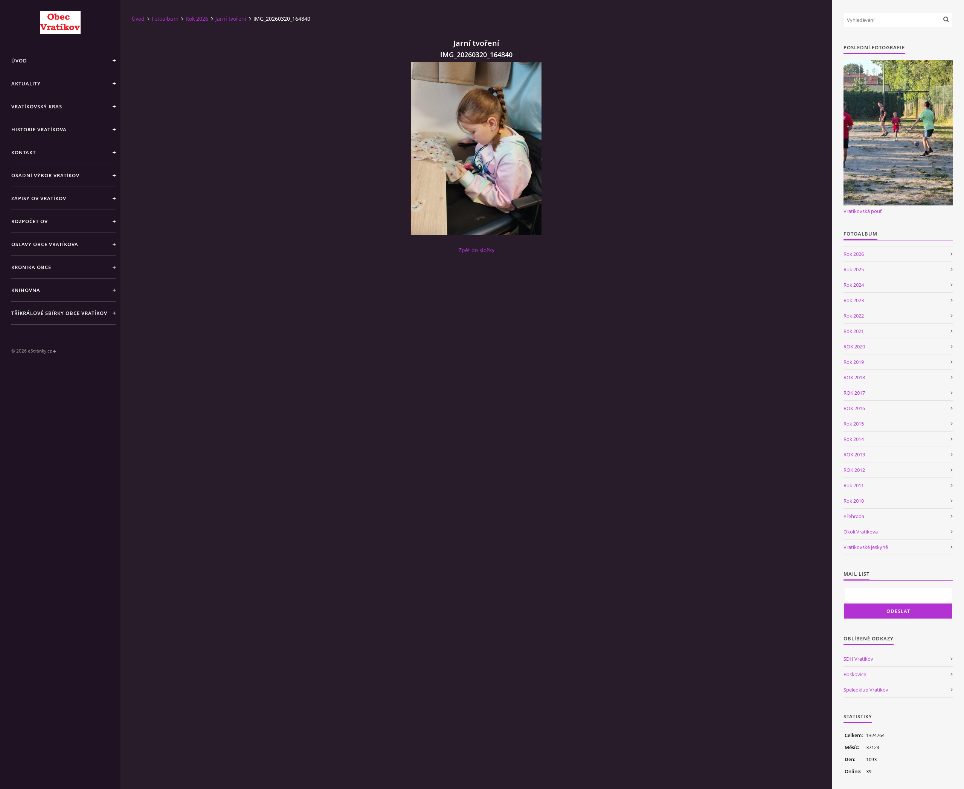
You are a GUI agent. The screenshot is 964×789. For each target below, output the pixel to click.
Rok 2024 (854, 284)
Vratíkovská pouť (863, 211)
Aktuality (26, 83)
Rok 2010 (854, 500)
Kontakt (23, 152)
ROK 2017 (854, 392)
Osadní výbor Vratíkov (45, 175)
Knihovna (25, 290)
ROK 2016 (854, 408)
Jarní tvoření (230, 18)
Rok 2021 (854, 331)
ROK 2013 (854, 454)
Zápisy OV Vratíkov (38, 198)
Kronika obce (31, 267)
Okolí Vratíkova (861, 531)
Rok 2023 (854, 300)
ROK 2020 (854, 346)
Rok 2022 (854, 315)
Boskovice (855, 674)
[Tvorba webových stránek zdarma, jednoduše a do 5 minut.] (54, 351)
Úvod (19, 60)
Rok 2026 (197, 18)
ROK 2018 (854, 377)
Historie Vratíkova (39, 129)
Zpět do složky (476, 250)
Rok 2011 (854, 485)
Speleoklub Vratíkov (866, 689)
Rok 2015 (854, 423)
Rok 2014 (854, 439)
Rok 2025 (854, 269)
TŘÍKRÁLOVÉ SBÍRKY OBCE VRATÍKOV (59, 313)
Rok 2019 (854, 362)
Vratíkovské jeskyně (866, 547)
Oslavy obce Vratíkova (44, 244)
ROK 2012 (854, 470)
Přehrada (854, 516)
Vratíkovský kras (36, 106)
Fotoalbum (165, 18)
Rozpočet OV (29, 221)
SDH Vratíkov (858, 658)
